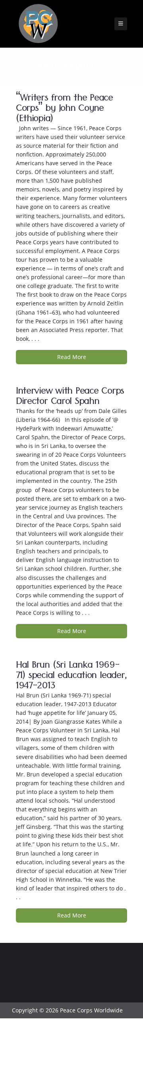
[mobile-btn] (120, 23)
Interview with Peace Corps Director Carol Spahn (70, 397)
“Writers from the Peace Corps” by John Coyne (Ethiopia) (64, 109)
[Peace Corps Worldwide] (38, 24)
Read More (71, 357)
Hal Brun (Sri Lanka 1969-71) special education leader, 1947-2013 (71, 676)
